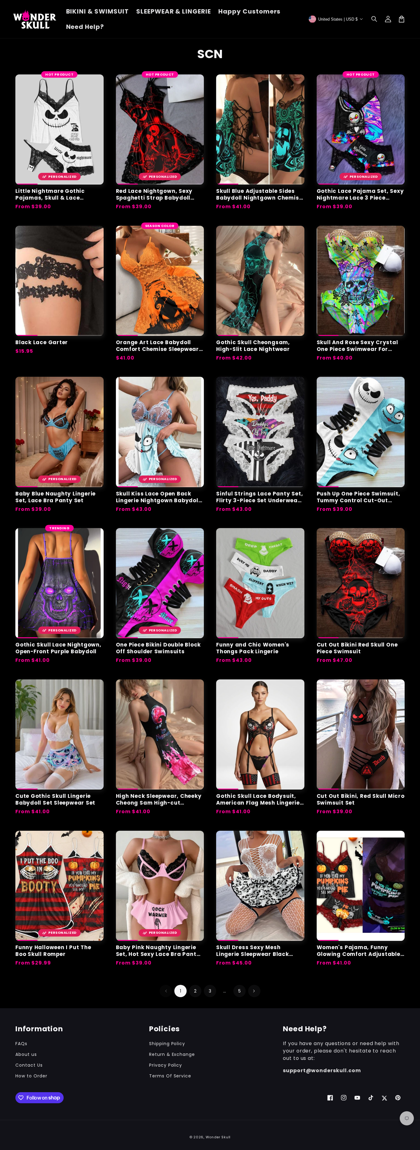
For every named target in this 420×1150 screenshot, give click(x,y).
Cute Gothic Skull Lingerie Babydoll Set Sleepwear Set (55, 799)
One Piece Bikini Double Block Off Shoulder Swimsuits (158, 648)
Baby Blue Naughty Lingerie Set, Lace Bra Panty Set (55, 497)
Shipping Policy (167, 1044)
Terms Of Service (170, 1076)
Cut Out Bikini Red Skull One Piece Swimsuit (357, 648)
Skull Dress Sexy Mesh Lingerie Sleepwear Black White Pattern (252, 950)
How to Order (31, 1076)
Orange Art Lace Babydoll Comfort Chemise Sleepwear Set (157, 345)
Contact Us (29, 1065)
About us (26, 1054)
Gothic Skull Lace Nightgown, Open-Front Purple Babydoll (58, 648)
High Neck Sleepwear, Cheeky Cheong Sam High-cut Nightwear (159, 799)
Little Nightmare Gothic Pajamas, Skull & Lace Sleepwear (50, 194)
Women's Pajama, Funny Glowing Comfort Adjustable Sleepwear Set (358, 950)
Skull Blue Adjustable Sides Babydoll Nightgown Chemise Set (259, 194)
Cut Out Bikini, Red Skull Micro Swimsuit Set (361, 799)
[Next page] (254, 991)
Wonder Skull (218, 1137)
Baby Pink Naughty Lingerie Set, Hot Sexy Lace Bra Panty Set (158, 950)
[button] (374, 19)
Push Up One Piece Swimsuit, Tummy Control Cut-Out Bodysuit (358, 497)
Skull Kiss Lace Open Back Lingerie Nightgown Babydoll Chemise (158, 497)
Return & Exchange (172, 1054)
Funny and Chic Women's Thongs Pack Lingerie (252, 648)
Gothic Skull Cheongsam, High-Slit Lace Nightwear (253, 345)
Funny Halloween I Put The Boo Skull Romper (53, 950)
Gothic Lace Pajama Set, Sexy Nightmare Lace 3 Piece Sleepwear (360, 194)
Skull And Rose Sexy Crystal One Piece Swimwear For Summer (357, 345)
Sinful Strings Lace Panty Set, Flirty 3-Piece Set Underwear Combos (259, 497)
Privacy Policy (165, 1065)
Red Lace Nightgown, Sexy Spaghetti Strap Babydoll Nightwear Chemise (154, 194)
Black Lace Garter (41, 342)
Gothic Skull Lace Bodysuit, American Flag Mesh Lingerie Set (258, 799)
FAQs (21, 1044)
